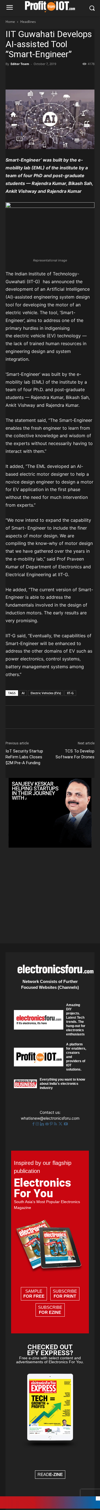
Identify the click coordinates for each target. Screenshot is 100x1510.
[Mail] (47, 1124)
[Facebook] (11, 76)
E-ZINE (56, 1474)
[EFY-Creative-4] (50, 1507)
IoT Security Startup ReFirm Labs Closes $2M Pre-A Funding (24, 757)
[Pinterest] (36, 76)
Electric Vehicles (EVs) (46, 693)
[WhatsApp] (49, 76)
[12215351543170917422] (50, 846)
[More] (88, 76)
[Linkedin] (62, 76)
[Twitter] (61, 1124)
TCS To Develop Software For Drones (75, 754)
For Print (65, 1296)
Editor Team (20, 64)
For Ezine (50, 1312)
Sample (33, 1294)
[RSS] (56, 1124)
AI (23, 693)
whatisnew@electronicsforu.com (50, 1118)
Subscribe (65, 1294)
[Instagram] (38, 1124)
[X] (23, 76)
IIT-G (70, 693)
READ (50, 1474)
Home (10, 21)
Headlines (28, 21)
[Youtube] (66, 1124)
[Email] (75, 76)
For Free (33, 1296)
